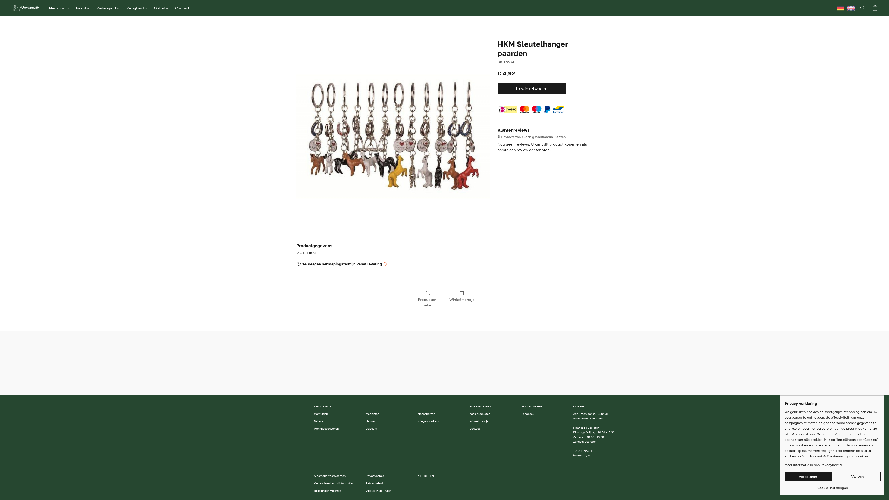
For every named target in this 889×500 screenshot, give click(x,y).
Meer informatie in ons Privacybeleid (813, 465)
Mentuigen (321, 414)
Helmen (371, 421)
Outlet (160, 8)
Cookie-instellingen (378, 490)
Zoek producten (480, 414)
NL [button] (830, 8)
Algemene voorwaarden (330, 476)
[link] (833, 486)
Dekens (319, 421)
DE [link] (426, 476)
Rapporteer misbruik (327, 490)
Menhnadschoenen (326, 428)
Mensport (58, 8)
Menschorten (426, 414)
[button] (25, 8)
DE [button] (840, 8)
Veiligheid (135, 8)
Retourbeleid (374, 483)
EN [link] (432, 476)
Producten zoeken (427, 302)
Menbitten (372, 414)
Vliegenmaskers (428, 421)
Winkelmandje (461, 299)
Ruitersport (106, 8)
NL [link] (420, 476)
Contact (182, 8)
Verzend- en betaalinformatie (333, 483)
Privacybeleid (375, 476)
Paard (81, 8)
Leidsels (371, 428)
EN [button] (851, 8)
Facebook (527, 414)
